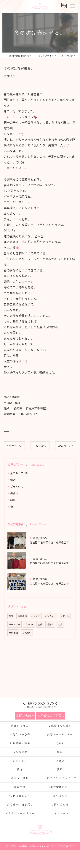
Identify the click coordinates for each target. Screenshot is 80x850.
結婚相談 (22, 616)
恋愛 (60, 624)
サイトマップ (60, 813)
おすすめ (35, 616)
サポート (64, 616)
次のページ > (65, 446)
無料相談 (13, 632)
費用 (12, 506)
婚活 (12, 480)
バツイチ (29, 624)
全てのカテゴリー (20, 473)
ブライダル (16, 486)
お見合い (26, 632)
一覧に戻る (40, 446)
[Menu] (72, 5)
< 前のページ (14, 446)
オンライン (50, 616)
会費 (40, 624)
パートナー (14, 624)
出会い (14, 493)
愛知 (11, 616)
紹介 (12, 500)
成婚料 (50, 624)
